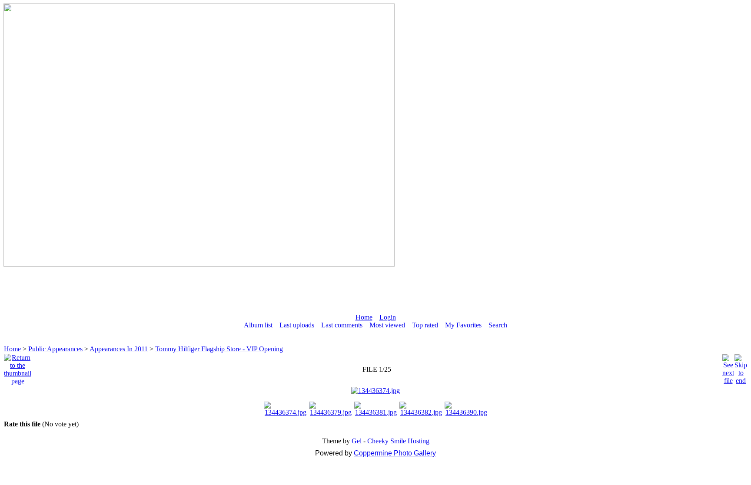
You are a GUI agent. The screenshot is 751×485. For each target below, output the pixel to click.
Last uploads (296, 325)
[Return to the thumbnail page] (17, 367)
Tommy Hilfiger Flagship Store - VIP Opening (219, 349)
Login (387, 317)
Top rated (425, 325)
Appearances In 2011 (119, 349)
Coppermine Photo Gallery (395, 453)
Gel (357, 441)
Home (364, 317)
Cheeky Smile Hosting (398, 441)
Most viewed (387, 325)
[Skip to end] (740, 367)
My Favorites (463, 325)
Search (497, 325)
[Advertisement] (375, 286)
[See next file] (728, 367)
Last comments (341, 325)
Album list (258, 325)
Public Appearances (55, 349)
